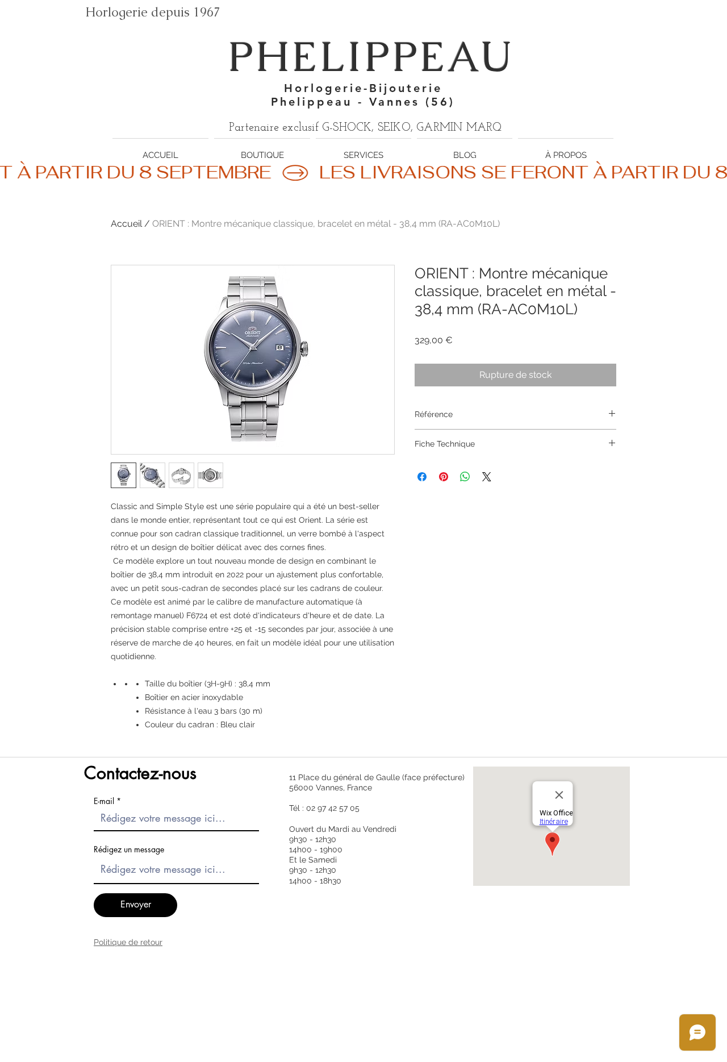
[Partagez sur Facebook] (422, 477)
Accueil (126, 223)
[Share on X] (487, 477)
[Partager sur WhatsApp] (465, 477)
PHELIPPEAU (371, 57)
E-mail (104, 801)
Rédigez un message (129, 849)
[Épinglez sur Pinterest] (443, 477)
